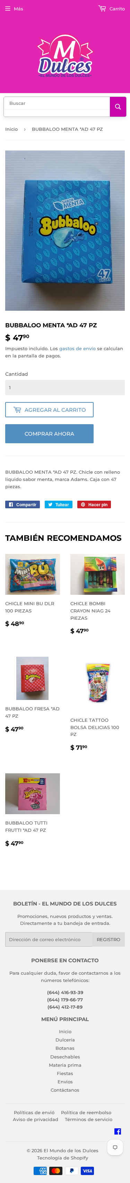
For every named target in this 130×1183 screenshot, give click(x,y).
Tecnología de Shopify (62, 1158)
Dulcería (65, 1040)
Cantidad (16, 374)
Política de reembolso (86, 1112)
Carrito (116, 8)
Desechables (65, 1056)
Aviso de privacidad (35, 1119)
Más (18, 8)
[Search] (118, 107)
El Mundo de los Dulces (71, 1150)
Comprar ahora (49, 433)
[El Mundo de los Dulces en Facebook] (117, 1132)
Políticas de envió (34, 1112)
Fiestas (65, 1073)
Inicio (11, 129)
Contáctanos (65, 1090)
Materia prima (65, 1065)
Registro (108, 939)
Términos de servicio (88, 1119)
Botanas (65, 1048)
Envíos (65, 1081)
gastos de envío (77, 348)
